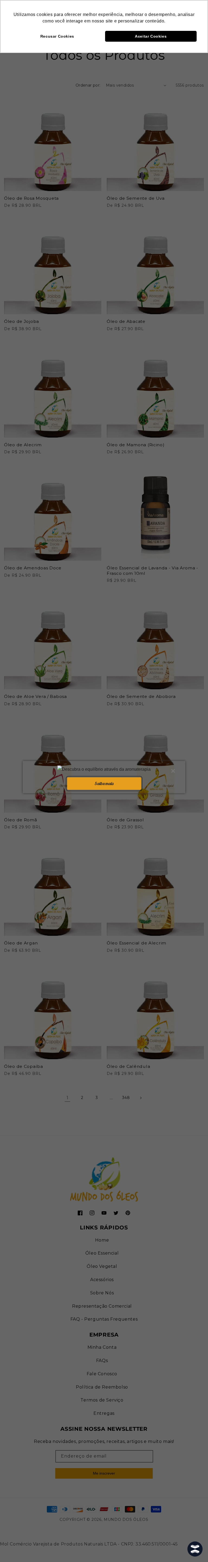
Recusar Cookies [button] (57, 36)
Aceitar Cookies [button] (151, 36)
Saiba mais (104, 783)
